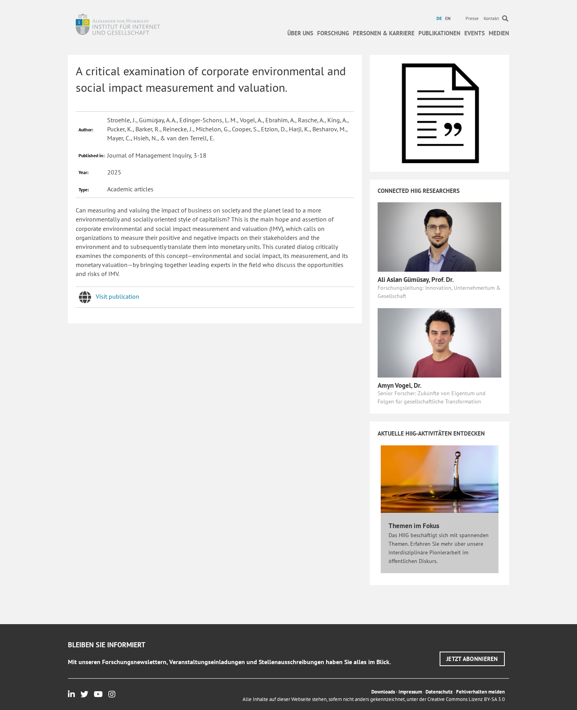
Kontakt (491, 18)
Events (474, 33)
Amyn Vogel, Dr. (400, 385)
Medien (499, 33)
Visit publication (117, 296)
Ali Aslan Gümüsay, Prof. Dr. (416, 279)
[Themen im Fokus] (439, 478)
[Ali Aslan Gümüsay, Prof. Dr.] (439, 236)
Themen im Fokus (414, 525)
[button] (472, 659)
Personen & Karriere (383, 33)
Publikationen (439, 33)
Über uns (300, 33)
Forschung (333, 33)
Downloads (383, 691)
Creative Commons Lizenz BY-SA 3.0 (466, 699)
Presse (472, 18)
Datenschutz (439, 691)
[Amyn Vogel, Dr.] (439, 342)
